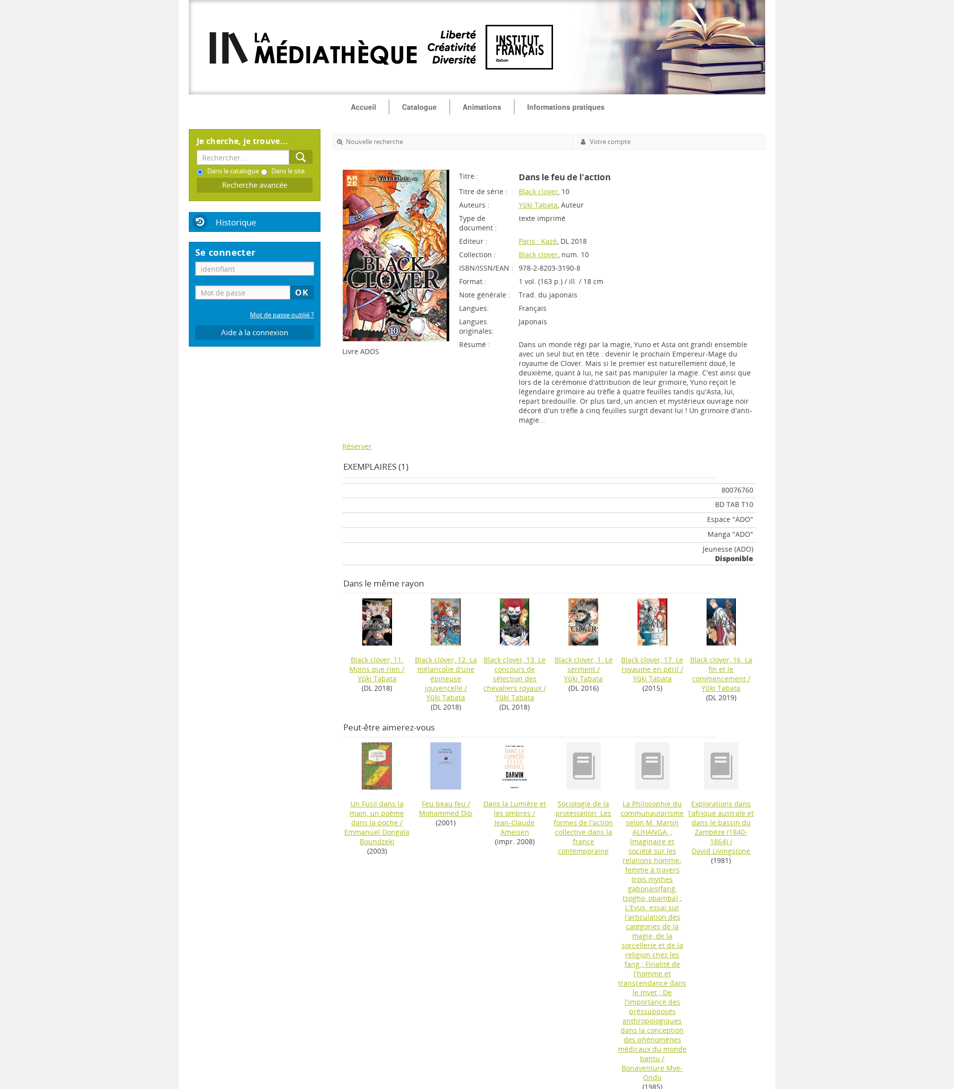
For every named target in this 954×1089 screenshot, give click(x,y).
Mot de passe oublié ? (282, 315)
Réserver (357, 446)
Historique (236, 222)
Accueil (363, 107)
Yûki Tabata (538, 205)
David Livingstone (721, 851)
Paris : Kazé (538, 241)
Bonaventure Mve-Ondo (652, 1072)
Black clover (538, 191)
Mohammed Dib (446, 813)
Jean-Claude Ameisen (514, 827)
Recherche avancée (254, 185)
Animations (482, 107)
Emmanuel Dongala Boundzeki (376, 836)
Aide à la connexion (254, 332)
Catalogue (419, 107)
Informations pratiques (566, 107)
